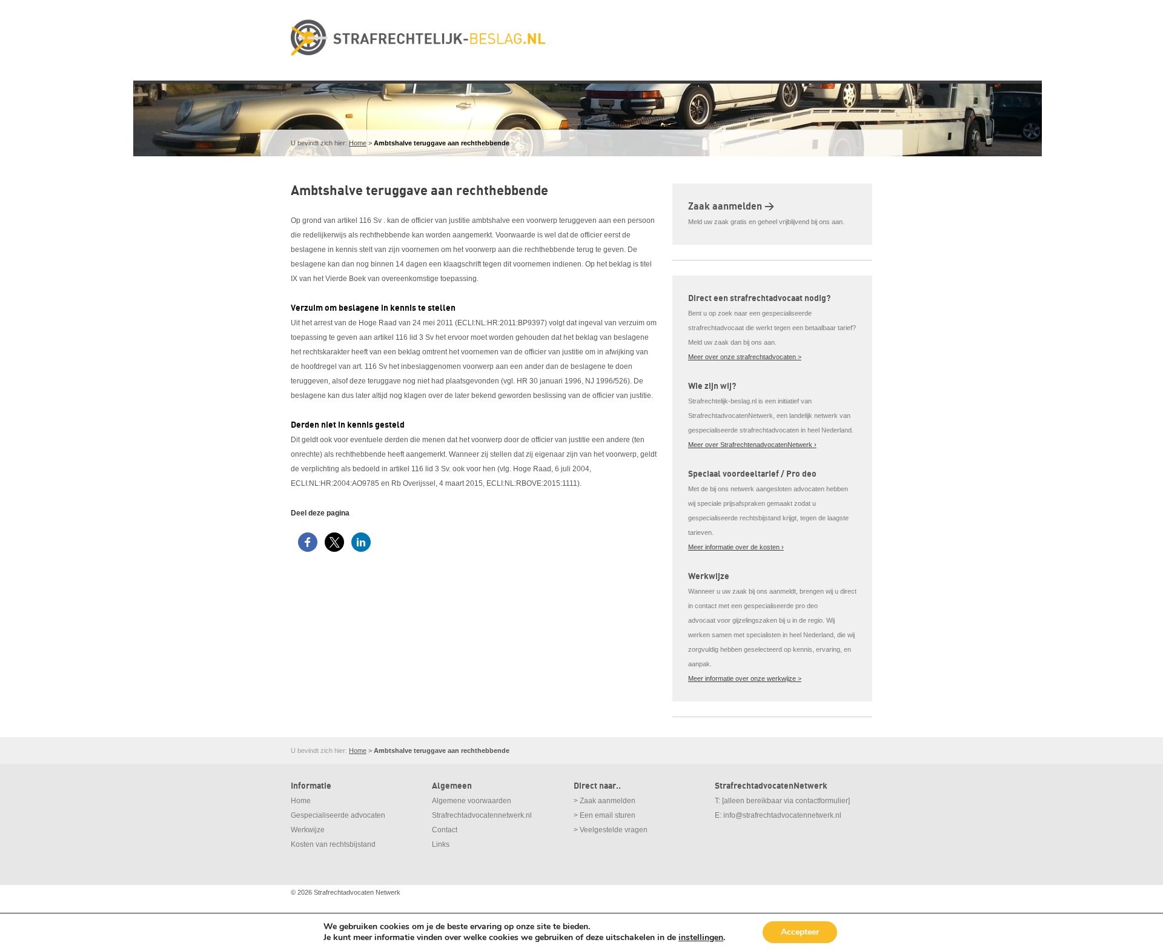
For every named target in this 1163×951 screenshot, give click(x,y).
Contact (444, 830)
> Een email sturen (604, 815)
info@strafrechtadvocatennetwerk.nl (782, 815)
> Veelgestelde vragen (611, 830)
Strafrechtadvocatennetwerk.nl (482, 815)
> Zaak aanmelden (604, 801)
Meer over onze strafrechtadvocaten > (744, 356)
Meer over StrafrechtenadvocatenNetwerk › (752, 444)
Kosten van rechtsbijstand (333, 844)
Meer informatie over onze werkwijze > (744, 678)
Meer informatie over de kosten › (736, 547)
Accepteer (800, 932)
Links (440, 844)
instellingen (700, 937)
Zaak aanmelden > (731, 206)
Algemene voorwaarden (471, 801)
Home (357, 143)
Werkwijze (308, 830)
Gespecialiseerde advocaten (338, 815)
